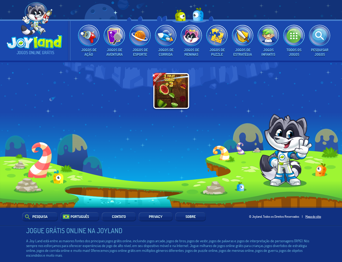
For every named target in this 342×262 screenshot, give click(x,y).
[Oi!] (36, 27)
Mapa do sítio (313, 216)
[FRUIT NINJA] (171, 91)
